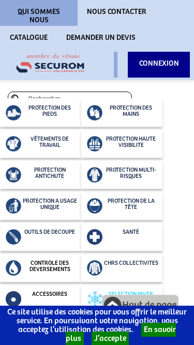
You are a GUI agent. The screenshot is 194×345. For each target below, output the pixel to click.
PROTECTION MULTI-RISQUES (131, 173)
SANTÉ (131, 232)
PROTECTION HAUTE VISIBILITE (131, 142)
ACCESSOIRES (49, 294)
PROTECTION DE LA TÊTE (131, 204)
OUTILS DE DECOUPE (49, 232)
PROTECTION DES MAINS (131, 111)
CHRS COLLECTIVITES (131, 263)
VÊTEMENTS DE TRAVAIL (50, 142)
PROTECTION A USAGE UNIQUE (50, 204)
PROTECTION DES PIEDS (49, 111)
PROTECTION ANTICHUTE (50, 173)
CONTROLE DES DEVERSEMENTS (49, 266)
